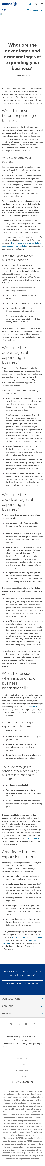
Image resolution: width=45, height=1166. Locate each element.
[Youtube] (26, 1023)
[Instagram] (34, 1023)
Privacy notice (22, 1058)
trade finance (33, 838)
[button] (31, 4)
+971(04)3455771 (24, 1082)
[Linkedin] (11, 1023)
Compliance (22, 1076)
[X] (18, 1023)
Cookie (22, 1064)
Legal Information (22, 1070)
